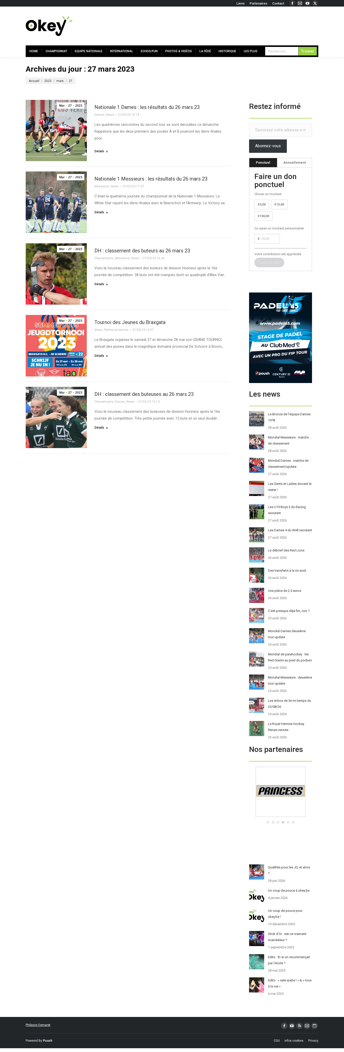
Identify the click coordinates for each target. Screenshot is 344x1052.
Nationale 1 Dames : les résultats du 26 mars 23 (147, 107)
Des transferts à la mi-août (287, 570)
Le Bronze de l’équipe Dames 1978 (289, 417)
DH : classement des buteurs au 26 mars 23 (142, 251)
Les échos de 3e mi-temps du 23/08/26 (289, 704)
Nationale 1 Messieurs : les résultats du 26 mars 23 (151, 179)
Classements (103, 258)
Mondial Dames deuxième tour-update (287, 634)
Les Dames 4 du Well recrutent (290, 530)
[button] (268, 822)
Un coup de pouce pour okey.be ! (285, 914)
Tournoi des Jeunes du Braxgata (129, 322)
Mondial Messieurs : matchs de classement (288, 440)
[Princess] (280, 816)
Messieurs (101, 186)
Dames (99, 114)
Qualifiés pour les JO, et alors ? (289, 870)
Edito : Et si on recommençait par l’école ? (289, 960)
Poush (47, 1040)
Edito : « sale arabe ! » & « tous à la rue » (290, 983)
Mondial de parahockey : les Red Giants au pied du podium (290, 657)
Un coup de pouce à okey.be (288, 890)
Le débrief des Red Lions (286, 550)
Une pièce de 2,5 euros (284, 591)
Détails (99, 151)
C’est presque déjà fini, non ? (289, 611)
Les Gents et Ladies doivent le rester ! (290, 487)
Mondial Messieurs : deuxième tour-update (290, 680)
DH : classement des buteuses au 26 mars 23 (144, 394)
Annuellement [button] (294, 162)
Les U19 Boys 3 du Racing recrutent (287, 510)
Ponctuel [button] (263, 162)
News (110, 114)
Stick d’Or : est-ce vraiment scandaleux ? (287, 937)
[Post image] (256, 418)
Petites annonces (116, 330)
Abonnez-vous (268, 145)
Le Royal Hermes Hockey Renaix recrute (286, 727)
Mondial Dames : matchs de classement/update (288, 464)
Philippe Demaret (38, 1025)
